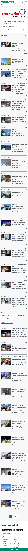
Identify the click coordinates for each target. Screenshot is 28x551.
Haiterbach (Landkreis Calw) (20, 403)
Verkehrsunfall (20, 315)
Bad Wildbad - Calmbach (21, 69)
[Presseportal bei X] (12, 533)
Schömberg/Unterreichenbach (20, 83)
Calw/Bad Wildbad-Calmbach (20, 356)
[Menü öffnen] (25, 2)
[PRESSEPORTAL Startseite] (7, 2)
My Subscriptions (21, 5)
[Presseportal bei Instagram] (15, 533)
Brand (3, 315)
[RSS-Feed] (26, 35)
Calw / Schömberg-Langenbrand (20, 328)
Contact (4, 538)
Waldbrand (10, 318)
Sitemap (4, 545)
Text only (16, 541)
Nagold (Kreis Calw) (22, 40)
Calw (26, 99)
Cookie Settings (6, 543)
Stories (3, 5)
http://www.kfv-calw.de (9, 26)
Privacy (4, 541)
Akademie (5, 539)
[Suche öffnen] (22, 2)
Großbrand (10, 315)
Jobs (15, 539)
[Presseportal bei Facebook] (10, 533)
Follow (12, 549)
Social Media (17, 543)
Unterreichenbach (23, 189)
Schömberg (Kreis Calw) (21, 218)
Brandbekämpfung (7, 322)
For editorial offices (19, 536)
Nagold (25, 57)
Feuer (3, 318)
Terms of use (17, 538)
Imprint (4, 536)
